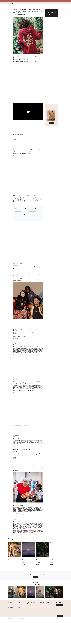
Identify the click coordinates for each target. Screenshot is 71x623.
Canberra (19, 607)
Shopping (9, 558)
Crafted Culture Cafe (26, 130)
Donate (14, 336)
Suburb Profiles (45, 3)
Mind (38, 440)
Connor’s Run (15, 265)
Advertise (45, 614)
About (42, 614)
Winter (59, 3)
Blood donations (16, 507)
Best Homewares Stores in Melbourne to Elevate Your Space (56, 561)
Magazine (51, 3)
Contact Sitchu (59, 604)
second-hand (19, 531)
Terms (55, 614)
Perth (19, 608)
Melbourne (25, 61)
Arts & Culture (38, 558)
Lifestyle (27, 3)
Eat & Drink (22, 3)
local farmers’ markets (27, 531)
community (24, 56)
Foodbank (33, 523)
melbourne (10, 0)
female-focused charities (33, 530)
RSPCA (18, 198)
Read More (9, 564)
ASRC (14, 451)
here (22, 134)
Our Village (21, 463)
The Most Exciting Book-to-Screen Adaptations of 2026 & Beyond (42, 561)
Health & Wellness (24, 211)
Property (38, 3)
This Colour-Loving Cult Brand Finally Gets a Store (14, 560)
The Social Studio (38, 381)
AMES (22, 348)
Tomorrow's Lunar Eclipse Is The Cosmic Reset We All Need (28, 561)
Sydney (19, 602)
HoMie (14, 323)
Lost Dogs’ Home (23, 198)
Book (55, 3)
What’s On (19, 6)
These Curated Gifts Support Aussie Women (24, 214)
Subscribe (61, 0)
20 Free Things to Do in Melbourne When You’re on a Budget (39, 215)
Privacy (52, 614)
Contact (49, 614)
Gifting (9, 611)
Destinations (32, 3)
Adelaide (19, 606)
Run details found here (17, 280)
